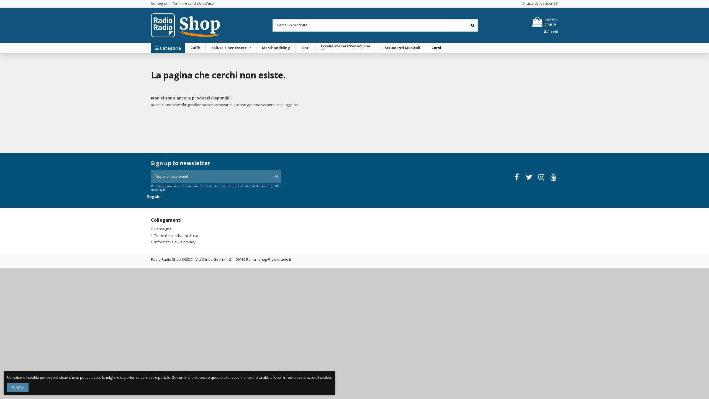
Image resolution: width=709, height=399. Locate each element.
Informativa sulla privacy (175, 241)
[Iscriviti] (275, 176)
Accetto (18, 387)
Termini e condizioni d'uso (193, 3)
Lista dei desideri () (542, 3)
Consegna (159, 3)
